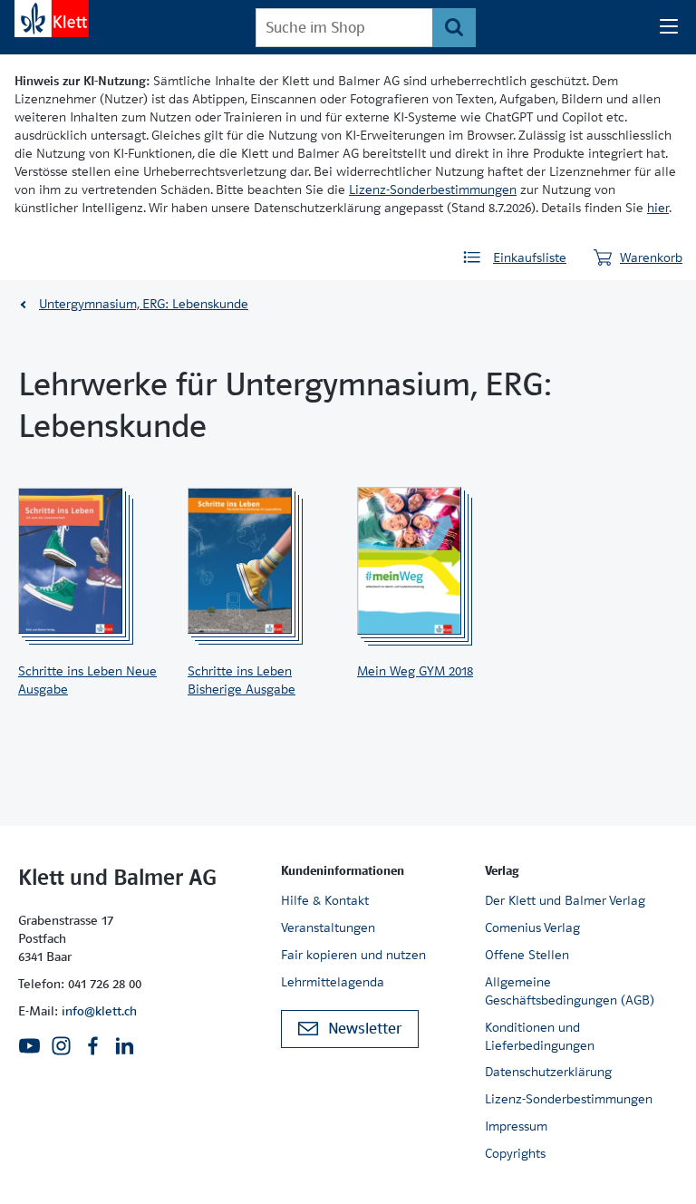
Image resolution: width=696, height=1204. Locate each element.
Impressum (516, 1126)
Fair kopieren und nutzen (353, 955)
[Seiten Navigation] (669, 27)
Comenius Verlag (532, 927)
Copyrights (515, 1153)
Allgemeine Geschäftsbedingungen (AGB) (569, 991)
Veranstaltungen (328, 927)
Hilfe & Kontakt (325, 900)
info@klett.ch (99, 1011)
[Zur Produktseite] (88, 561)
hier (658, 207)
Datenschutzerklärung (548, 1071)
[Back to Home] (51, 18)
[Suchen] (453, 27)
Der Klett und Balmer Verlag (565, 900)
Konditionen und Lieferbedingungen (539, 1036)
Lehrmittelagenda (332, 982)
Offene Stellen (527, 955)
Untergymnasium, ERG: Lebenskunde (143, 304)
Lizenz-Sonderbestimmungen (433, 189)
